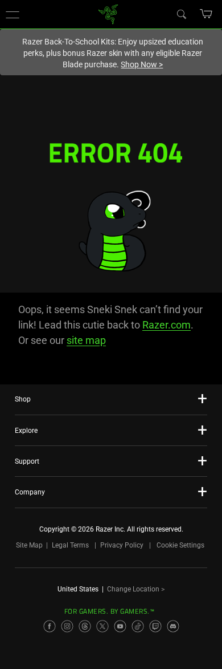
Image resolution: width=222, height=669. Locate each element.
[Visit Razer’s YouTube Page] (120, 626)
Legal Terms (70, 545)
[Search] (181, 13)
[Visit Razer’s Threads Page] (85, 626)
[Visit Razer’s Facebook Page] (49, 626)
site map (86, 340)
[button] (12, 14)
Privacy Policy (121, 545)
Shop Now (142, 64)
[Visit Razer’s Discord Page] (173, 626)
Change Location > (136, 589)
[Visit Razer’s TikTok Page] (138, 626)
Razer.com (166, 325)
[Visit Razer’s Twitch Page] (155, 626)
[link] (108, 13)
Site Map (29, 545)
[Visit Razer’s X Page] (102, 626)
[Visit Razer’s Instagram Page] (67, 626)
